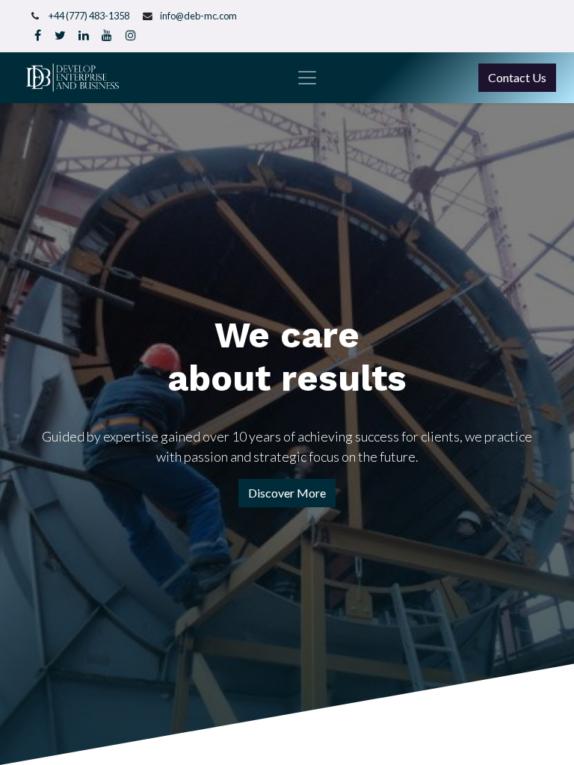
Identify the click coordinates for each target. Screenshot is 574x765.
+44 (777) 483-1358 (89, 16)
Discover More (287, 493)
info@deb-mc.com (198, 16)
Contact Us (517, 77)
